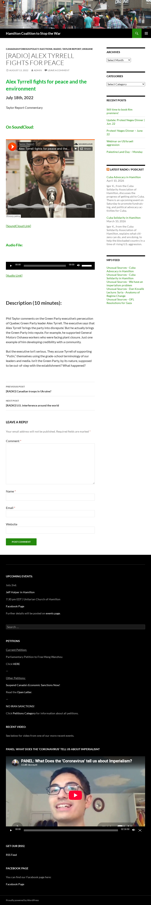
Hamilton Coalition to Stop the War (33, 33)
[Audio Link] (14, 275)
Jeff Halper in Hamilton (20, 592)
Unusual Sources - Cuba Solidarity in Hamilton (121, 276)
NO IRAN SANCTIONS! (20, 706)
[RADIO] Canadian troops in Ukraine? (28, 389)
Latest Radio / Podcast (127, 169)
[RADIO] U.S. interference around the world (32, 403)
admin (38, 70)
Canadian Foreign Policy (22, 48)
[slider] (87, 265)
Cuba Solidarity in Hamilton (124, 217)
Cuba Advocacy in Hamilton (124, 177)
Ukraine (87, 48)
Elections (46, 48)
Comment (13, 441)
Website (11, 524)
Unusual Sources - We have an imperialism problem (125, 283)
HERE (16, 664)
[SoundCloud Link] (18, 226)
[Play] (11, 266)
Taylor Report (71, 48)
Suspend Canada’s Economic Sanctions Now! (33, 685)
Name (11, 491)
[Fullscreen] (140, 830)
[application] (50, 266)
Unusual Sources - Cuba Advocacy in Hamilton (121, 269)
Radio (57, 48)
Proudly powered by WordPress (22, 900)
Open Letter (24, 692)
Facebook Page (15, 606)
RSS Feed (11, 854)
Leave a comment (58, 70)
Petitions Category (24, 713)
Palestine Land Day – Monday (125, 151)
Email (10, 508)
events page (53, 613)
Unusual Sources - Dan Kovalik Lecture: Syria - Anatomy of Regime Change (125, 292)
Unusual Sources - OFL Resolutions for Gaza (120, 301)
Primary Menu (146, 33)
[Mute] (79, 266)
